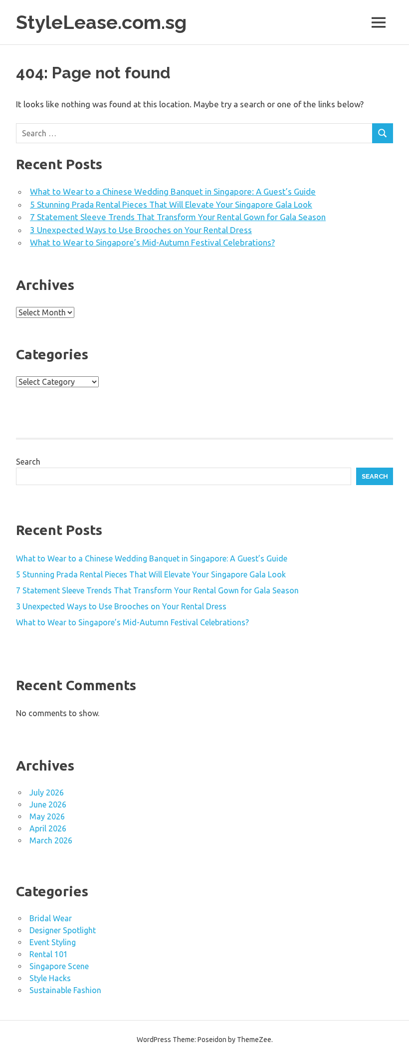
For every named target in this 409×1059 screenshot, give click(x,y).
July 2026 (46, 792)
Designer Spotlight (62, 930)
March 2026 (50, 840)
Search (28, 461)
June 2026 (47, 804)
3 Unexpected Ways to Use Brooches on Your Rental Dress (141, 230)
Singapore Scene (59, 966)
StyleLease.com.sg (101, 22)
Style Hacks (50, 978)
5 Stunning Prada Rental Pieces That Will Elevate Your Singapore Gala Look (171, 204)
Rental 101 (48, 954)
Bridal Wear (50, 918)
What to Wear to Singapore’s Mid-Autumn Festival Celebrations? (152, 242)
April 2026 (47, 828)
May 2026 (47, 816)
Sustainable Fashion (65, 990)
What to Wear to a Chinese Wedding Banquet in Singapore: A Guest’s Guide (173, 191)
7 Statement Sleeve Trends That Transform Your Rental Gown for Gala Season (178, 217)
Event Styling (52, 942)
